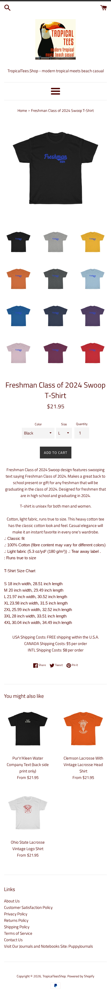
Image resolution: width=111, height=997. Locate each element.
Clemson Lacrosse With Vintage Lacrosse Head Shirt (83, 764)
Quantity (82, 423)
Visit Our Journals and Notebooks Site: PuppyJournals (48, 946)
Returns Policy (16, 920)
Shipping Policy (16, 927)
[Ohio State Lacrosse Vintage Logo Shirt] (27, 812)
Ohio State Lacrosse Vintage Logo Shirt (28, 845)
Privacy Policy (15, 914)
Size (64, 424)
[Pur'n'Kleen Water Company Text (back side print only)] (27, 728)
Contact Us (13, 940)
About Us (12, 901)
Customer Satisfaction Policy (28, 907)
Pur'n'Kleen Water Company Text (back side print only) (28, 764)
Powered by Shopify (80, 976)
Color (38, 424)
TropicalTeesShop (54, 976)
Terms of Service (18, 933)
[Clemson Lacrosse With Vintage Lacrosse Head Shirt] (83, 728)
